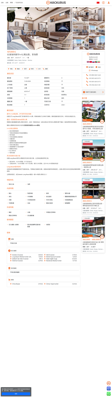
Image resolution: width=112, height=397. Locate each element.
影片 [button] (86, 120)
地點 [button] (11, 69)
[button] (39, 28)
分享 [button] (39, 69)
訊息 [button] (99, 67)
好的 (16, 394)
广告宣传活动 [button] (19, 2)
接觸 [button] (46, 69)
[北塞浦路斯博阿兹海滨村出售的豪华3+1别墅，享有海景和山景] (93, 111)
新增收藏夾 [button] (12, 9)
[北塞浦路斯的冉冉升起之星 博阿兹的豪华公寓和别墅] (93, 227)
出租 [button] (7, 2)
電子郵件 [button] (91, 67)
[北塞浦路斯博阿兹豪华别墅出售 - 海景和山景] (93, 150)
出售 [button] (2, 2)
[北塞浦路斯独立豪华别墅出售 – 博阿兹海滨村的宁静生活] (93, 188)
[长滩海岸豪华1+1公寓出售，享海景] (39, 28)
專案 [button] (11, 2)
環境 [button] (32, 69)
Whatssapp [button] (94, 70)
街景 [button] (25, 69)
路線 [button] (18, 69)
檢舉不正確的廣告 (91, 92)
